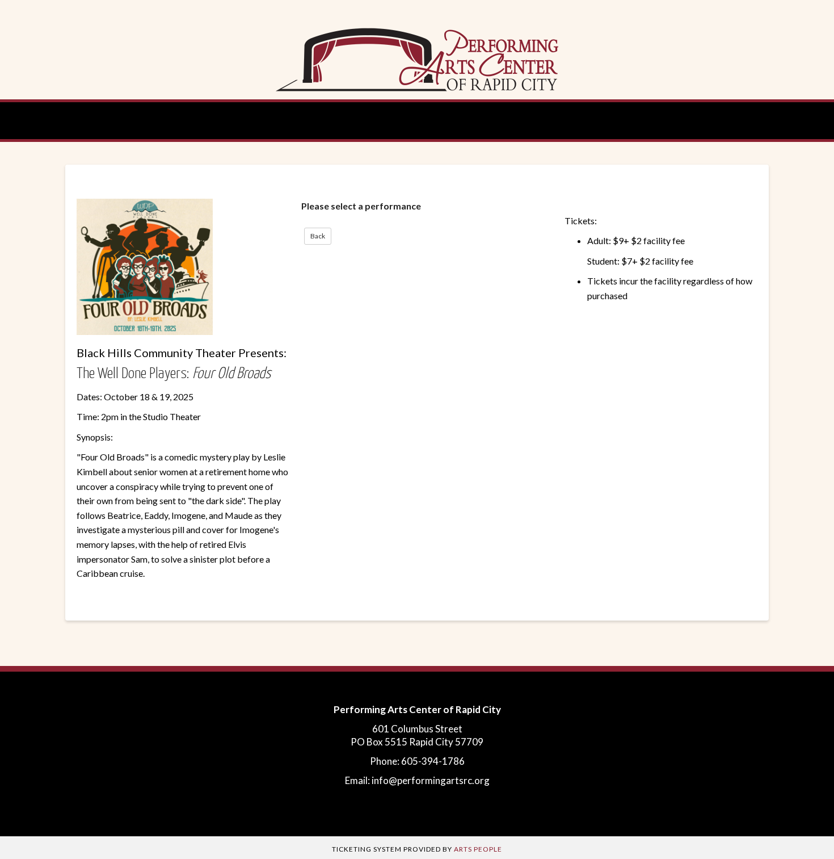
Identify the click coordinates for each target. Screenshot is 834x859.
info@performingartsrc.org (431, 780)
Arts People (478, 849)
